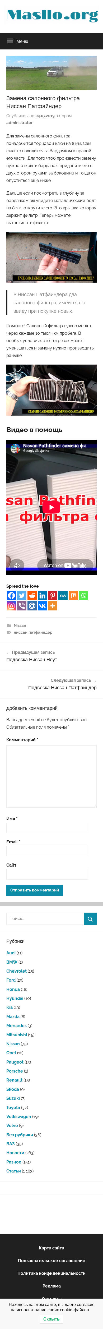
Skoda (12, 1089)
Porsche (14, 1071)
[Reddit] (32, 595)
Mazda (13, 1016)
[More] (52, 605)
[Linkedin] (42, 595)
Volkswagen (18, 1116)
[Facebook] (11, 595)
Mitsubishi (16, 1034)
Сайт (11, 865)
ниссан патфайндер (33, 632)
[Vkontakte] (42, 605)
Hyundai (14, 998)
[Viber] (21, 605)
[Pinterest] (52, 595)
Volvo (12, 1125)
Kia (9, 1007)
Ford (11, 980)
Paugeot (15, 1062)
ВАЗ (10, 1143)
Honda (13, 989)
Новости (15, 1152)
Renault (14, 1080)
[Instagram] (11, 605)
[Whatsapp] (83, 595)
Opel (11, 1052)
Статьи (13, 1171)
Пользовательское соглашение (51, 1260)
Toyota (13, 1107)
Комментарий (22, 739)
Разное (13, 1162)
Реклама (52, 1286)
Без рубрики (19, 1134)
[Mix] (73, 595)
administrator (19, 122)
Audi (11, 952)
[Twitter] (21, 595)
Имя (12, 818)
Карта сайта (51, 1247)
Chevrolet (16, 971)
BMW (11, 962)
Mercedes (16, 1025)
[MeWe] (63, 595)
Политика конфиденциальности (51, 1273)
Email (13, 841)
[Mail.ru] (32, 605)
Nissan (20, 625)
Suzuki (13, 1098)
